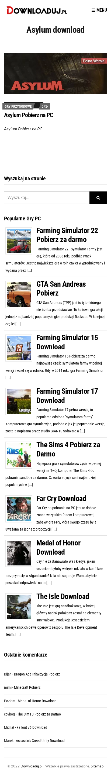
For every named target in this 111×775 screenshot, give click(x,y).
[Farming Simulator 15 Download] (20, 348)
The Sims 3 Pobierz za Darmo (39, 714)
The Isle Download (62, 596)
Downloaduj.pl (31, 766)
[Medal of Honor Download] (20, 553)
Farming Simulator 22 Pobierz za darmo (67, 235)
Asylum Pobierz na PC (28, 115)
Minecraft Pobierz (27, 687)
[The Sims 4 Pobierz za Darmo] (20, 455)
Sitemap (97, 766)
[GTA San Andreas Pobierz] (20, 294)
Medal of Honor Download (58, 547)
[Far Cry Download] (20, 508)
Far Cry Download (61, 498)
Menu (101, 10)
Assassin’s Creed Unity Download (40, 740)
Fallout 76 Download (32, 727)
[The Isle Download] (20, 606)
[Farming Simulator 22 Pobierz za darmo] (20, 240)
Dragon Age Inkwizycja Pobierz (37, 674)
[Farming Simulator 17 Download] (20, 401)
